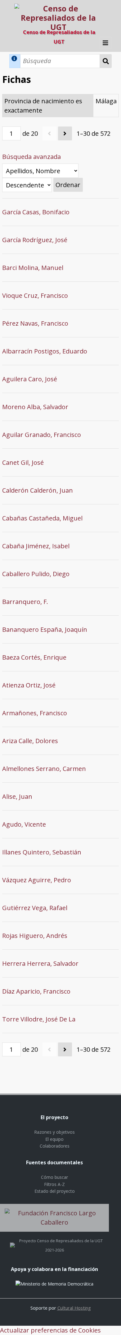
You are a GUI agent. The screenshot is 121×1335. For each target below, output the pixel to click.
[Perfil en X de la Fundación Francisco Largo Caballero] (12, 1240)
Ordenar (68, 185)
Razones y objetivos (54, 1132)
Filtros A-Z (54, 1184)
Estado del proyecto (54, 1191)
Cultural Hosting (74, 1308)
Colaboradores (54, 1146)
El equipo (54, 1139)
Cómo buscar (54, 1177)
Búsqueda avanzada (31, 156)
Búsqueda (106, 61)
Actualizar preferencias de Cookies (50, 1330)
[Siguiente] (65, 133)
